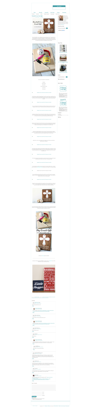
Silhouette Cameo (39, 167)
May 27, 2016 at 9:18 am (38, 328)
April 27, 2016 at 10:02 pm (38, 321)
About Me (40, 12)
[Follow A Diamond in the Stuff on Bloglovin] (61, 30)
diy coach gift (45, 297)
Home (35, 12)
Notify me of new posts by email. (37, 399)
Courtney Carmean (37, 17)
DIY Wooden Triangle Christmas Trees (63, 62)
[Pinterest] (54, 8)
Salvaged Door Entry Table (63, 52)
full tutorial (50, 260)
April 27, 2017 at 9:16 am (38, 361)
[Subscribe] (63, 8)
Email (43, 393)
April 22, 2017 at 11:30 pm (38, 353)
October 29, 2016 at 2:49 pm (38, 340)
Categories (59, 114)
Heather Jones (37, 302)
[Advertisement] (50, 1)
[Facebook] (56, 8)
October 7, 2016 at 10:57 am (38, 334)
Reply (33, 305)
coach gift (42, 297)
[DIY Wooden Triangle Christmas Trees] (63, 57)
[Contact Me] (62, 8)
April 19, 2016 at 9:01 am (38, 303)
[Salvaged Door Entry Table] (63, 48)
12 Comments (41, 17)
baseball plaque (36, 297)
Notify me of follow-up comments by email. (38, 398)
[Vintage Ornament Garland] (63, 68)
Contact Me (46, 12)
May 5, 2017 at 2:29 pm (38, 369)
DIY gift (47, 297)
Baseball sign (39, 297)
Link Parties (52, 12)
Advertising (64, 12)
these (43, 255)
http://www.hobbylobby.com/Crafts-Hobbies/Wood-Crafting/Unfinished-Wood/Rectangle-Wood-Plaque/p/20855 (43, 311)
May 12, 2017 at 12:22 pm (38, 375)
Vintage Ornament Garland (63, 72)
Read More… (63, 24)
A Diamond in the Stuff (38, 7)
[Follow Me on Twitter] (58, 8)
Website (43, 395)
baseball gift (33, 297)
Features (58, 12)
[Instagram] (60, 8)
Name (43, 392)
